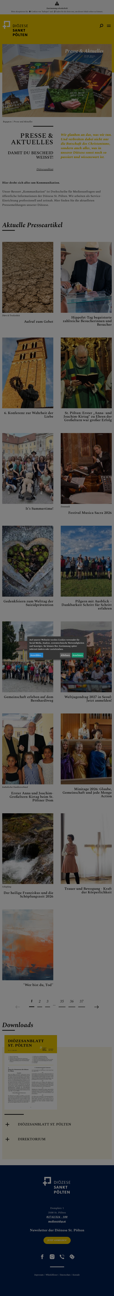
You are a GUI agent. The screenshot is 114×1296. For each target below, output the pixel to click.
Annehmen (77, 655)
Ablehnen (65, 655)
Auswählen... (36, 655)
